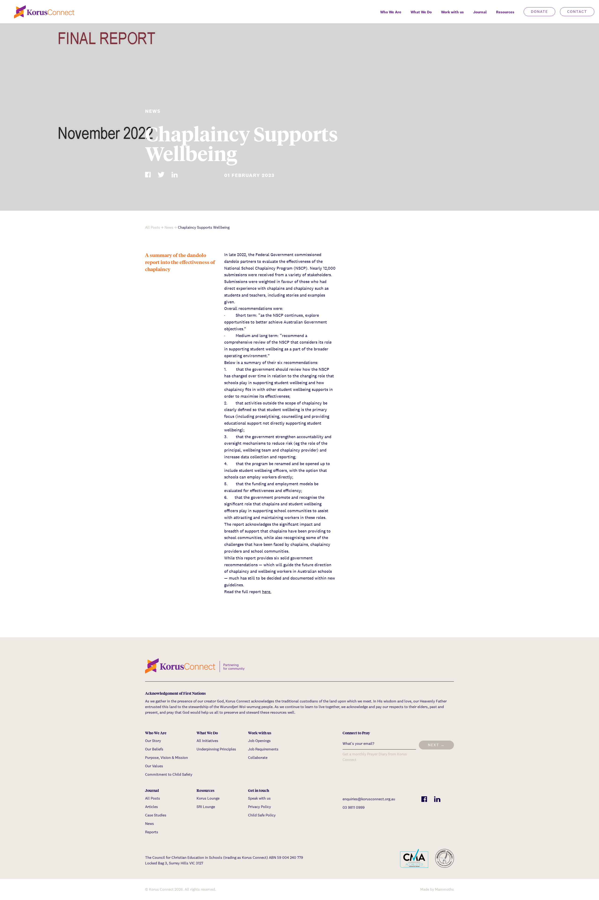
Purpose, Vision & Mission (166, 757)
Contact (577, 11)
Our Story (153, 740)
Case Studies (155, 815)
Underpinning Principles (216, 749)
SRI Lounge (206, 806)
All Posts (152, 227)
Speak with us (259, 798)
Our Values (154, 766)
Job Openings (259, 740)
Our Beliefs (154, 749)
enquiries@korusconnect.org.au (369, 799)
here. (266, 591)
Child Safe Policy (262, 815)
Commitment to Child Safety (168, 774)
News (168, 227)
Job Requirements (263, 749)
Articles (151, 806)
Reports (151, 832)
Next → (436, 744)
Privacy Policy (259, 806)
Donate (539, 11)
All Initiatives (207, 740)
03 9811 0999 (354, 807)
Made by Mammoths (437, 889)
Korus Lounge (208, 798)
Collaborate (257, 757)
